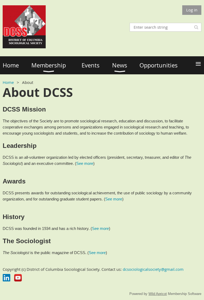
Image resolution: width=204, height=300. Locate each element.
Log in (191, 9)
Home (8, 82)
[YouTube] (18, 278)
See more (84, 163)
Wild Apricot (157, 294)
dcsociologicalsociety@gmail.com (153, 269)
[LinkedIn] (6, 278)
